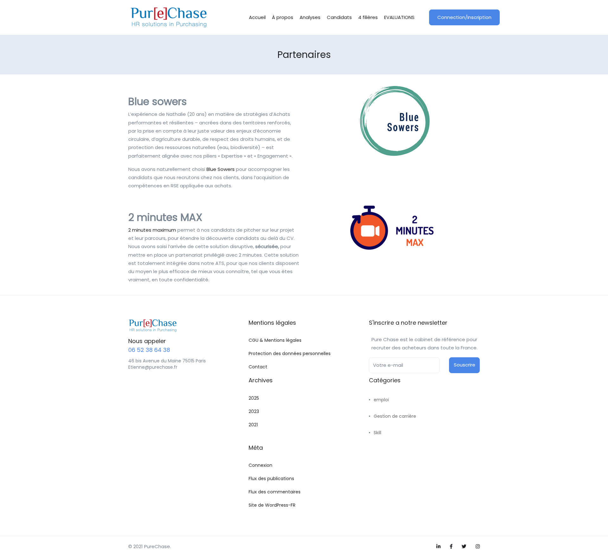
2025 (254, 398)
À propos (282, 17)
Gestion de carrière (395, 416)
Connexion (260, 465)
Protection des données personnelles (290, 353)
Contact (258, 367)
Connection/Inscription (464, 17)
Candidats (339, 17)
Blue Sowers (220, 169)
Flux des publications (271, 478)
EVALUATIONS (399, 17)
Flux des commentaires (275, 492)
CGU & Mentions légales (275, 340)
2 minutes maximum (152, 230)
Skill (377, 432)
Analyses (310, 17)
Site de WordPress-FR (272, 505)
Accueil (257, 17)
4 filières (368, 17)
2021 (253, 425)
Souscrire (464, 364)
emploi (381, 400)
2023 (254, 411)
